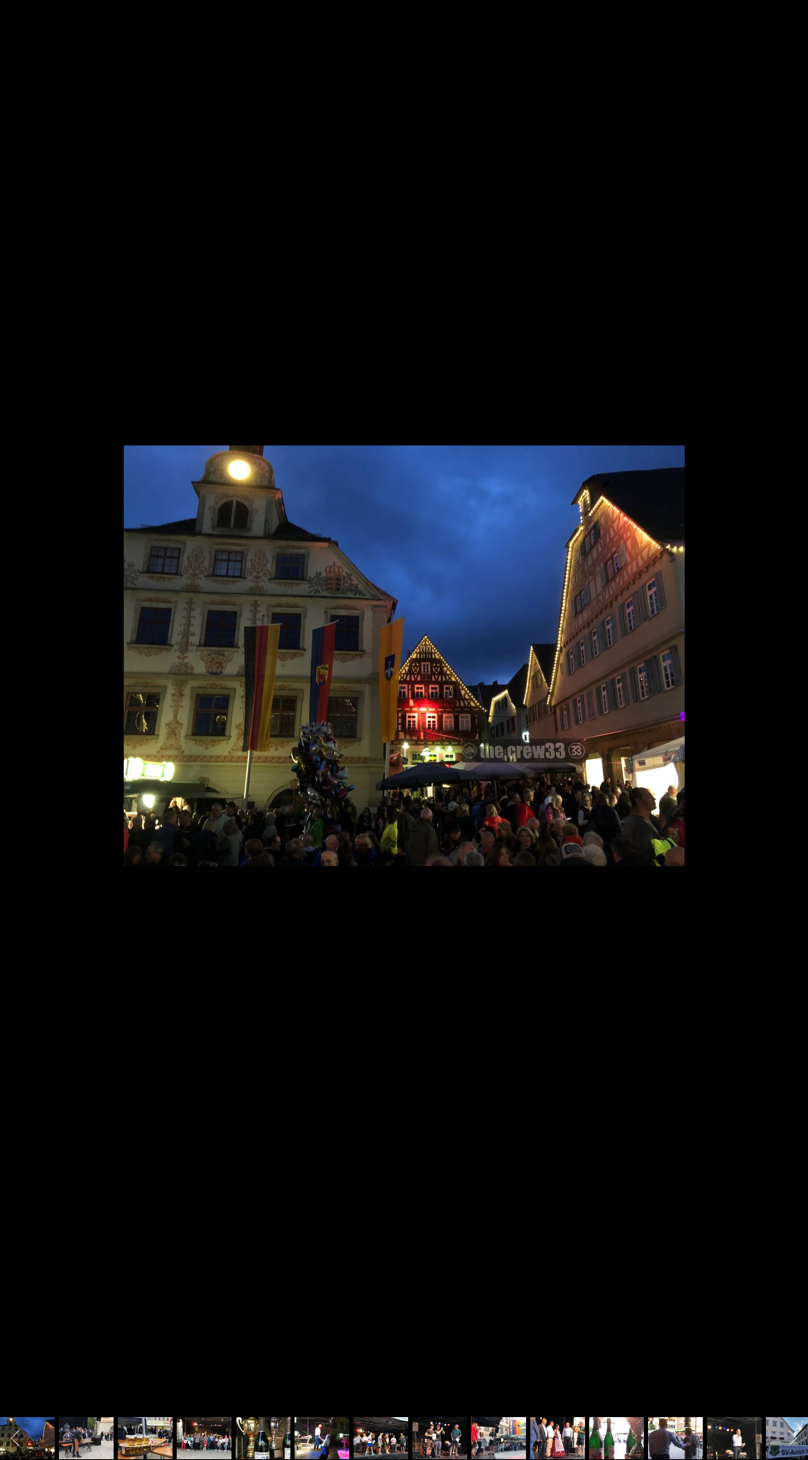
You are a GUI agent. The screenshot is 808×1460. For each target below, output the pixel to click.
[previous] (14, 717)
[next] (793, 717)
